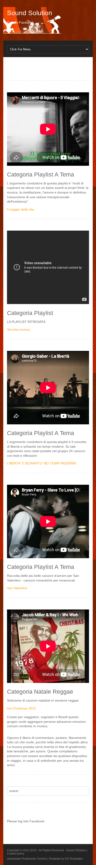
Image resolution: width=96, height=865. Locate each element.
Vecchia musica (18, 329)
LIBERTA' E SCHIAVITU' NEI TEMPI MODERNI (41, 463)
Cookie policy (15, 853)
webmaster (14, 858)
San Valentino (17, 588)
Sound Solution (29, 13)
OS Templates (74, 858)
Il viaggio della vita (20, 209)
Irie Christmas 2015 (21, 708)
